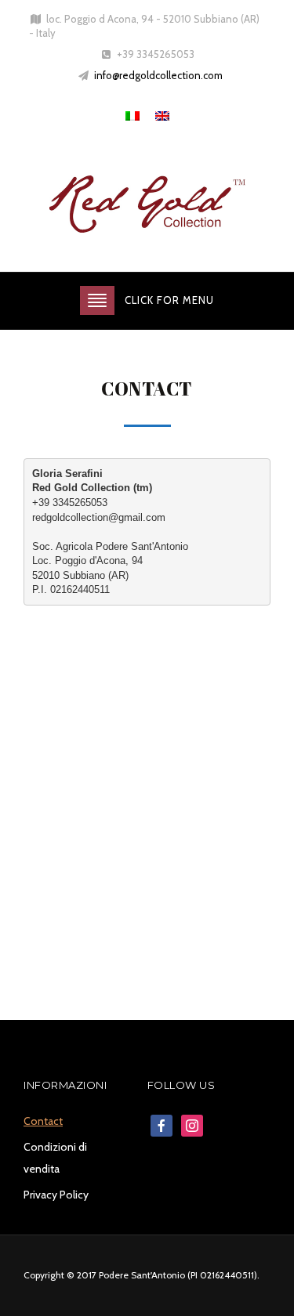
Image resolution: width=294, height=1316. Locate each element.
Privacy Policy (56, 1195)
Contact (43, 1121)
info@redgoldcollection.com (158, 75)
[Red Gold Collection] (147, 207)
